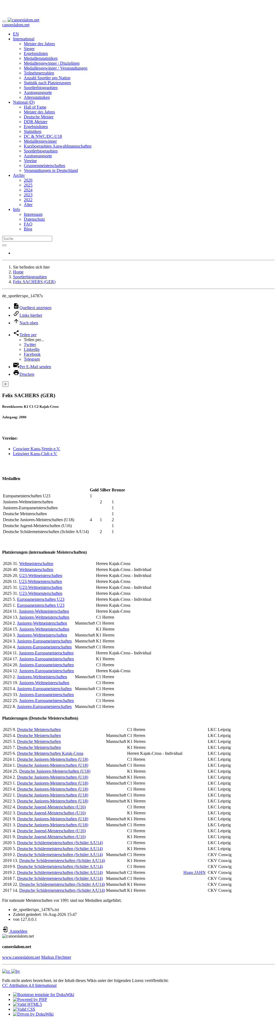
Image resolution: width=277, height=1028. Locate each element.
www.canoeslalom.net (21, 957)
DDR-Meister (35, 121)
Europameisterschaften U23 (40, 599)
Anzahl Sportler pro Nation (47, 78)
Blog (28, 229)
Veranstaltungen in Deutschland (51, 170)
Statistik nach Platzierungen (47, 82)
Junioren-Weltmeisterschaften (44, 611)
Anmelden (18, 931)
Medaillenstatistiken (41, 58)
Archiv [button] (19, 175)
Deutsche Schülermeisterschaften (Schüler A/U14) (60, 842)
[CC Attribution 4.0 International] (11, 971)
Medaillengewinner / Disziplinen (52, 63)
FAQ (28, 224)
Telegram (32, 359)
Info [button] (16, 209)
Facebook (32, 354)
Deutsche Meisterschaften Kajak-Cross (50, 753)
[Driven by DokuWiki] (33, 1014)
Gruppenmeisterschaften (44, 165)
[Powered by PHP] (30, 999)
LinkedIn (31, 349)
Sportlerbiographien (41, 87)
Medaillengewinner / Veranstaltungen (55, 68)
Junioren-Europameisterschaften (44, 641)
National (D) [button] (24, 102)
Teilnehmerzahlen (39, 73)
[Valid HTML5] (27, 1004)
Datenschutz (34, 219)
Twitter (30, 344)
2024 (28, 190)
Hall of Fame (35, 107)
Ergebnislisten (36, 53)
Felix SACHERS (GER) (34, 281)
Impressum (33, 214)
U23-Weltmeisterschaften (40, 575)
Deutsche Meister (39, 117)
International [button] (23, 39)
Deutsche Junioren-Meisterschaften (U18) (52, 759)
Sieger (29, 48)
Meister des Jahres (39, 43)
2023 (28, 194)
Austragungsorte (38, 92)
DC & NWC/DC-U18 (43, 136)
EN (16, 34)
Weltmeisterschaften (36, 563)
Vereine (30, 160)
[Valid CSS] (24, 1009)
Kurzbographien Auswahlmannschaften (57, 146)
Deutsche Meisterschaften (39, 729)
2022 (28, 199)
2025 (28, 185)
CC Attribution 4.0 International (29, 985)
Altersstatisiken (37, 97)
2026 (28, 180)
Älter (28, 204)
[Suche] (4, 245)
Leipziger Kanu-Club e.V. (35, 453)
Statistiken (32, 131)
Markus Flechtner (56, 957)
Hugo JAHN (194, 872)
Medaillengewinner (40, 141)
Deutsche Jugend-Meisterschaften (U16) (51, 807)
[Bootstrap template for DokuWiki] (43, 994)
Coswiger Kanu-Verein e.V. (36, 448)
